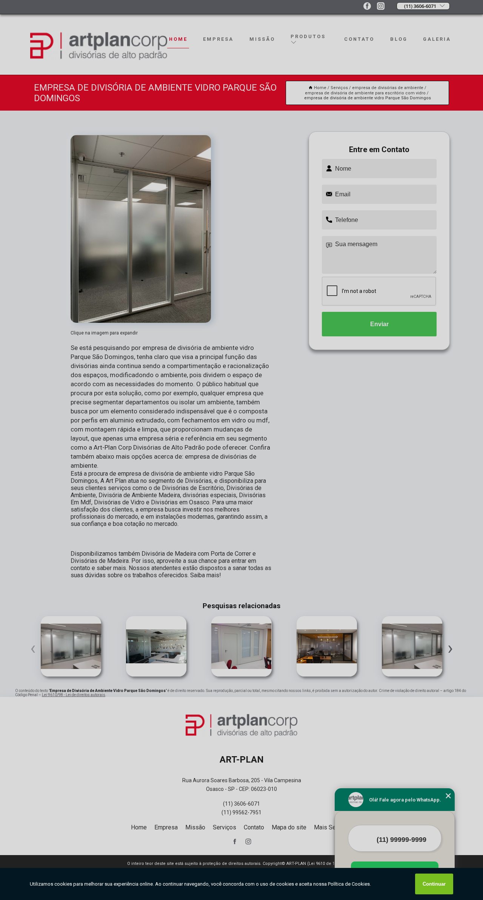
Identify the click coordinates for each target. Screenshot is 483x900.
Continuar (434, 884)
